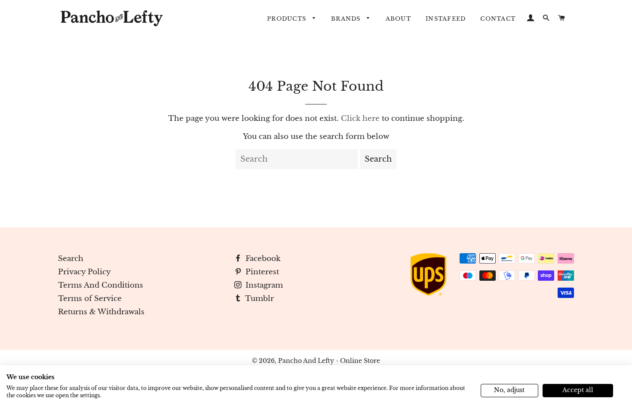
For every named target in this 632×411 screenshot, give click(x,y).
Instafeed (446, 18)
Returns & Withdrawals (101, 311)
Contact (497, 18)
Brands (347, 18)
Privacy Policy (84, 271)
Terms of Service (90, 298)
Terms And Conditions (100, 285)
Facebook (261, 258)
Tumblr (258, 298)
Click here (360, 118)
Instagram (263, 285)
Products (287, 18)
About (398, 18)
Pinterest (261, 271)
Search (70, 258)
